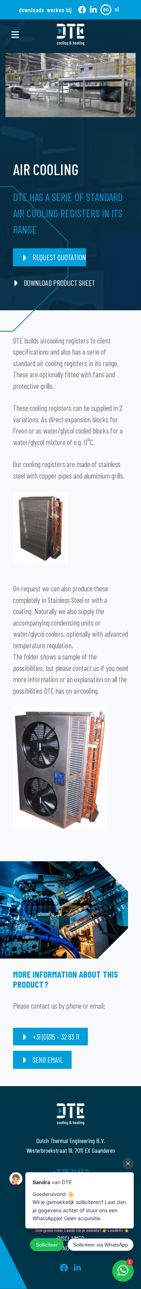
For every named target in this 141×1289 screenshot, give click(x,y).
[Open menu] (15, 34)
